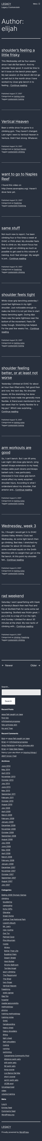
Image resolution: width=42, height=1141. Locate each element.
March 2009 (7, 815)
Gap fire (5, 996)
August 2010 (7, 804)
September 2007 (9, 878)
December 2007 (8, 867)
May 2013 (6, 791)
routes (5, 944)
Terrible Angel (10, 968)
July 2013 (6, 783)
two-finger (7, 982)
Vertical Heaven (15, 121)
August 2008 (7, 839)
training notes (19, 96)
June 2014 (6, 766)
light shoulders (9, 1042)
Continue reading (18, 85)
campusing (7, 905)
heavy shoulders (10, 1031)
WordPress (24, 1132)
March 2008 (7, 857)
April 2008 (6, 853)
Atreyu (7, 947)
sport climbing (9, 972)
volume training (8, 1094)
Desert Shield (10, 958)
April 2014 (6, 773)
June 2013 (6, 787)
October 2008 (8, 832)
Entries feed (7, 1108)
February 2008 (8, 860)
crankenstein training (16, 99)
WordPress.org (8, 1115)
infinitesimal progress (11, 721)
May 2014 (6, 769)
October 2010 (7, 801)
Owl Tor (6, 933)
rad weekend (13, 596)
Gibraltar (6, 912)
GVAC (5, 1021)
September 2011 (8, 794)
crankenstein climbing (16, 152)
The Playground (10, 975)
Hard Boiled (9, 961)
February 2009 (8, 818)
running (6, 1049)
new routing (8, 930)
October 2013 (7, 780)
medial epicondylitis (10, 1003)
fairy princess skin (9, 725)
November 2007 (8, 871)
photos (5, 1010)
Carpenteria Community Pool (16, 1056)
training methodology (11, 1014)
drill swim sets (10, 1063)
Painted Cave (8, 937)
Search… (5, 687)
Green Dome (8, 916)
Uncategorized (8, 1087)
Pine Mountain (9, 940)
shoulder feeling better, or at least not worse (20, 373)
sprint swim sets (11, 1080)
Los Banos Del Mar (12, 1073)
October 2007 (8, 874)
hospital (5, 1000)
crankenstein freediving (17, 206)
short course (9, 1077)
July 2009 (6, 808)
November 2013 (8, 777)
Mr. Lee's (6, 926)
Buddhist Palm (10, 954)
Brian (4, 742)
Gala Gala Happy (16, 749)
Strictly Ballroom (11, 965)
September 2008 (9, 836)
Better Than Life (11, 951)
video (4, 1091)
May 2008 (6, 850)
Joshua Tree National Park (14, 919)
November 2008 (9, 829)
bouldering (7, 902)
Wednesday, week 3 (19, 526)
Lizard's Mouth (9, 923)
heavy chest (8, 1028)
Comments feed (8, 1111)
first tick (5, 718)
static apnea (8, 993)
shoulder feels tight (18, 294)
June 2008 (6, 846)
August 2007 (7, 881)
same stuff (11, 228)
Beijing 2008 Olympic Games (14, 895)
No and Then (7, 728)
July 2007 (6, 885)
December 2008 (8, 825)
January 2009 (7, 822)
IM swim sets (9, 1066)
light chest (7, 1038)
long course (9, 1069)
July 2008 (6, 843)
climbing (17, 637)
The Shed (7, 979)
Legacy (6, 3)
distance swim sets (12, 1059)
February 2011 (8, 797)
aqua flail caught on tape (12, 714)
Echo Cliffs (7, 909)
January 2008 (7, 864)
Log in (4, 1104)
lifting (5, 1035)
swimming (7, 1052)
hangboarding (9, 1024)
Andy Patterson (8, 745)
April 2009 (6, 811)
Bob (3, 738)
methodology (7, 1007)
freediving (18, 203)
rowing (6, 1045)
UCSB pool (8, 1083)
